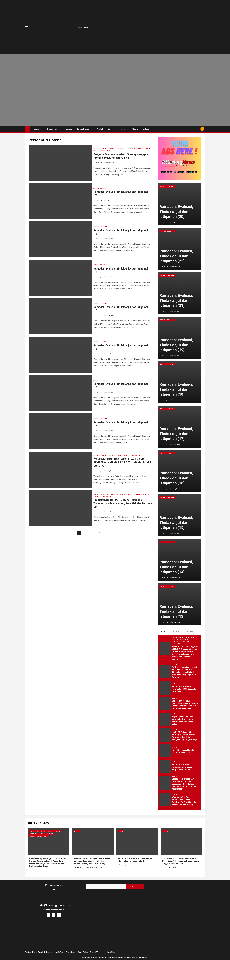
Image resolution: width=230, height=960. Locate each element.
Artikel (100, 129)
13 (99, 533)
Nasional (117, 149)
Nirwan (106, 200)
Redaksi (41, 952)
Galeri (135, 129)
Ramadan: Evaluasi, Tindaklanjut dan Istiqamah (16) (176, 478)
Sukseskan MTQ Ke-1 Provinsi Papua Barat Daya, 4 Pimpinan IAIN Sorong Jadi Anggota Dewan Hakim (185, 704)
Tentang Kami (31, 952)
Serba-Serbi (126, 455)
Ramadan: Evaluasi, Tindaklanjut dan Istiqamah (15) (176, 522)
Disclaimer (70, 952)
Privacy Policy (82, 952)
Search (135, 887)
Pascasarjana (127, 149)
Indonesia (103, 149)
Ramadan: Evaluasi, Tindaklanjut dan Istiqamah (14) (176, 567)
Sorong (189, 641)
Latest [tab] (164, 631)
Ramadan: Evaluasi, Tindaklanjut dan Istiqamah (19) (176, 345)
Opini (110, 129)
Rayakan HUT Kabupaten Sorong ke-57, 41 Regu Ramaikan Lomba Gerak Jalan (183, 720)
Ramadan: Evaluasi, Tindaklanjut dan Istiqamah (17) (176, 433)
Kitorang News (109, 163)
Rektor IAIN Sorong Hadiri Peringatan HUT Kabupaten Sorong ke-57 (184, 689)
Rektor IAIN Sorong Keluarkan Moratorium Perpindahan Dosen (182, 767)
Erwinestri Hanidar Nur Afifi (93, 867)
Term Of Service (96, 952)
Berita (36, 129)
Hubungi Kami (110, 952)
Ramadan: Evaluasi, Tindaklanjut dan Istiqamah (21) (176, 300)
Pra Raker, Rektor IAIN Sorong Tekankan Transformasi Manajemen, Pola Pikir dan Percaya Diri (122, 503)
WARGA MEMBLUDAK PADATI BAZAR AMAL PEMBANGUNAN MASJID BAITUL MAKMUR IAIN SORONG (122, 462)
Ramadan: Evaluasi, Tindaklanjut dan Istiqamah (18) (176, 389)
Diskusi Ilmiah (104, 494)
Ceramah (103, 188)
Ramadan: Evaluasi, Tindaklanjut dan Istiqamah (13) (176, 611)
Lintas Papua (83, 129)
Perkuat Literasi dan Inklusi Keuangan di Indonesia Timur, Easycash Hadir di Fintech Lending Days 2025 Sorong (184, 672)
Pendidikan (52, 129)
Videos (146, 129)
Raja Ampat (138, 149)
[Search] (197, 129)
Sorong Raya (105, 150)
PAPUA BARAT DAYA (178, 641)
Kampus (68, 129)
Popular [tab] (176, 631)
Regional (146, 149)
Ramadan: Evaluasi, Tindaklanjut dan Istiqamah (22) (176, 256)
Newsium (132, 957)
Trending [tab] (189, 631)
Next (103, 533)
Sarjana (96, 150)
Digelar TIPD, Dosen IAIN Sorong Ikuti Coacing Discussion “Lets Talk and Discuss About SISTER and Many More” (184, 784)
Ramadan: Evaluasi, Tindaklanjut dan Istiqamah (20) (176, 211)
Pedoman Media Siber (55, 952)
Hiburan (121, 129)
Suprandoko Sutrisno (49, 870)
